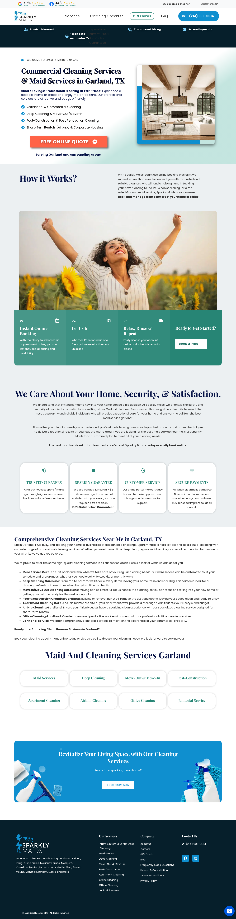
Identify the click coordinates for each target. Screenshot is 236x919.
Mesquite (66, 863)
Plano (66, 858)
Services (72, 16)
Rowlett (42, 872)
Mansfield (31, 872)
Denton (33, 867)
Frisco (56, 863)
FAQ (164, 16)
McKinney (46, 863)
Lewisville (59, 867)
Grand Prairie (31, 863)
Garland (75, 858)
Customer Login (209, 4)
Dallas (32, 858)
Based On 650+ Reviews (34, 5)
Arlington (56, 858)
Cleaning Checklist (106, 16)
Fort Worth (43, 858)
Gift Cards (142, 16)
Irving (19, 863)
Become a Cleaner (178, 4)
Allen (69, 867)
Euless (52, 872)
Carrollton (22, 867)
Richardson (46, 867)
